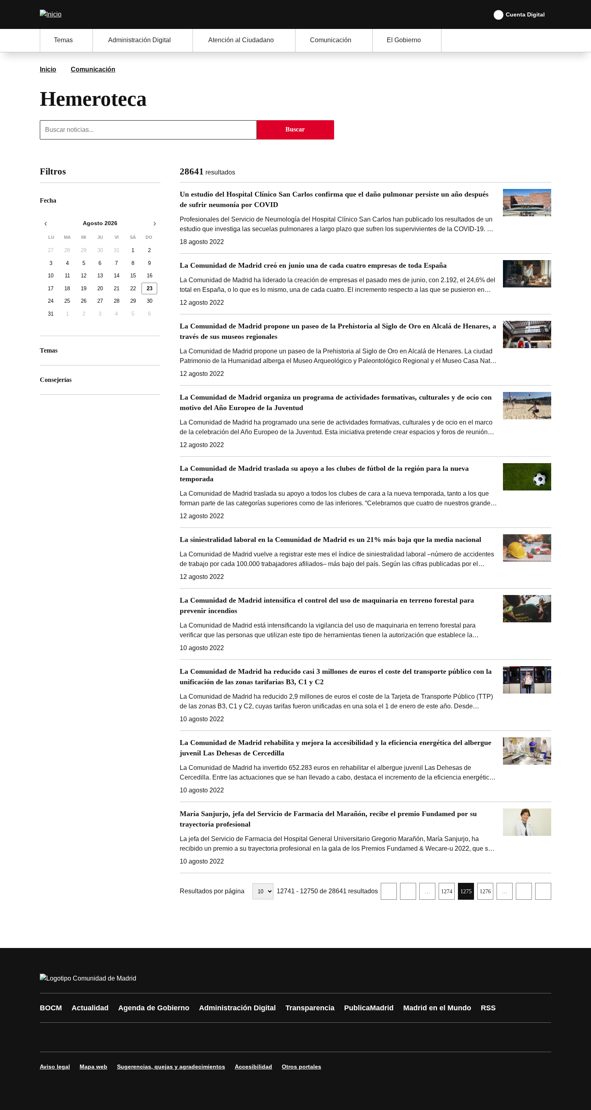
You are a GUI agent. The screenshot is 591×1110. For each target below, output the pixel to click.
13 (100, 276)
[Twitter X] (99, 1037)
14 (116, 276)
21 (116, 288)
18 (67, 288)
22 (133, 288)
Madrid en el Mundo (437, 1008)
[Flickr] (220, 1037)
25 (67, 301)
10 (50, 276)
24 (50, 301)
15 (133, 276)
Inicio (48, 69)
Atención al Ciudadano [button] (241, 40)
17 (50, 288)
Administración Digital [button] (139, 40)
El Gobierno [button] (404, 40)
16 (149, 276)
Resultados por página (212, 891)
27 (50, 251)
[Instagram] (75, 1037)
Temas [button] (63, 40)
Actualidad (90, 1008)
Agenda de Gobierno (153, 1008)
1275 (467, 893)
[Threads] (268, 1037)
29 (83, 251)
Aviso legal (55, 1066)
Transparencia (309, 1008)
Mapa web (93, 1066)
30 (100, 251)
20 (100, 288)
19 (83, 288)
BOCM (51, 1008)
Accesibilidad (253, 1066)
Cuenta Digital (525, 14)
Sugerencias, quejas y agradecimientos (171, 1066)
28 (67, 251)
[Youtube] (123, 1037)
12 (83, 276)
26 (83, 301)
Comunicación (93, 69)
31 (116, 251)
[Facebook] (51, 1037)
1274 (447, 893)
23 (149, 288)
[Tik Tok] (196, 1037)
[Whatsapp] (171, 1037)
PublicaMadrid (369, 1008)
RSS (488, 1008)
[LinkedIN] (147, 1037)
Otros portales (301, 1066)
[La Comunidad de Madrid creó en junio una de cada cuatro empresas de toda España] (365, 284)
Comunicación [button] (330, 40)
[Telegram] (244, 1037)
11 (67, 276)
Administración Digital (237, 1008)
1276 (486, 893)
